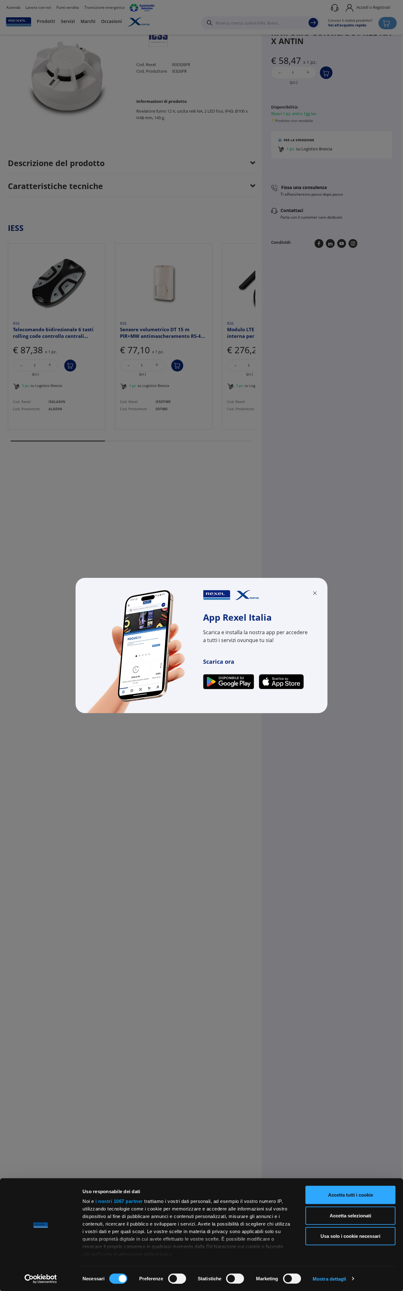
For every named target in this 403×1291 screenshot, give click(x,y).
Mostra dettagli (329, 1278)
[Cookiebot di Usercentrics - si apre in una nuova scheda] (40, 1278)
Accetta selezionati (350, 1215)
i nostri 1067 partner (119, 1201)
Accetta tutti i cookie (350, 1195)
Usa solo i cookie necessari (350, 1236)
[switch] (177, 1278)
